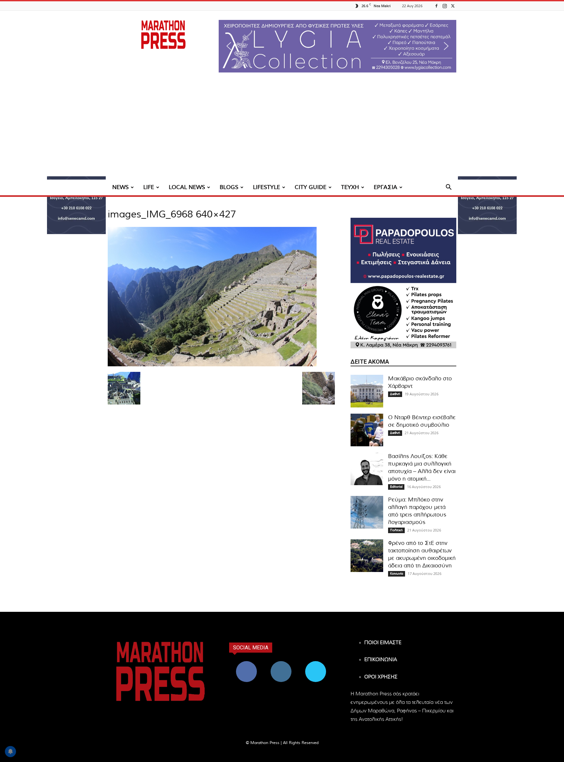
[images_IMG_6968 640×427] (212, 365)
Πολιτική (396, 530)
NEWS (120, 187)
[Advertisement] (282, 130)
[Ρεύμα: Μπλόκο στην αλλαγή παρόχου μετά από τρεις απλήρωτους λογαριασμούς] (367, 512)
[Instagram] (444, 5)
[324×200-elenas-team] (403, 315)
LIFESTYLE (266, 187)
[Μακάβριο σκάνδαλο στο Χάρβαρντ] (367, 391)
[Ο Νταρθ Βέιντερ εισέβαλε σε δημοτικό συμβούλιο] (367, 430)
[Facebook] (436, 5)
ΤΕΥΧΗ (350, 187)
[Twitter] (452, 5)
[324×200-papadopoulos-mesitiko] (403, 250)
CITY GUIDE (310, 187)
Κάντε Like (246, 663)
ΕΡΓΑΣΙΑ (385, 187)
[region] (337, 46)
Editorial (396, 486)
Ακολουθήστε (281, 663)
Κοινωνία (396, 573)
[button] (337, 46)
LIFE (148, 187)
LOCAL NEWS (187, 187)
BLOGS (229, 187)
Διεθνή (395, 394)
